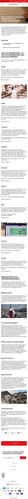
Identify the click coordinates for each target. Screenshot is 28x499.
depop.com (7, 121)
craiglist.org (7, 162)
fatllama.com (8, 180)
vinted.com (7, 79)
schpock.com (8, 199)
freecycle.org (8, 141)
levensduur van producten (15, 298)
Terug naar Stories (15, 443)
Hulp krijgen (13, 466)
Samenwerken (13, 469)
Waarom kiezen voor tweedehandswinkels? (11, 47)
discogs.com (8, 271)
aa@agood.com (4, 429)
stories (2, 14)
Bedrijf (13, 463)
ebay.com (7, 217)
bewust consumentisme (10, 362)
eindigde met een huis (21, 156)
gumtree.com (8, 252)
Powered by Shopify (14, 497)
